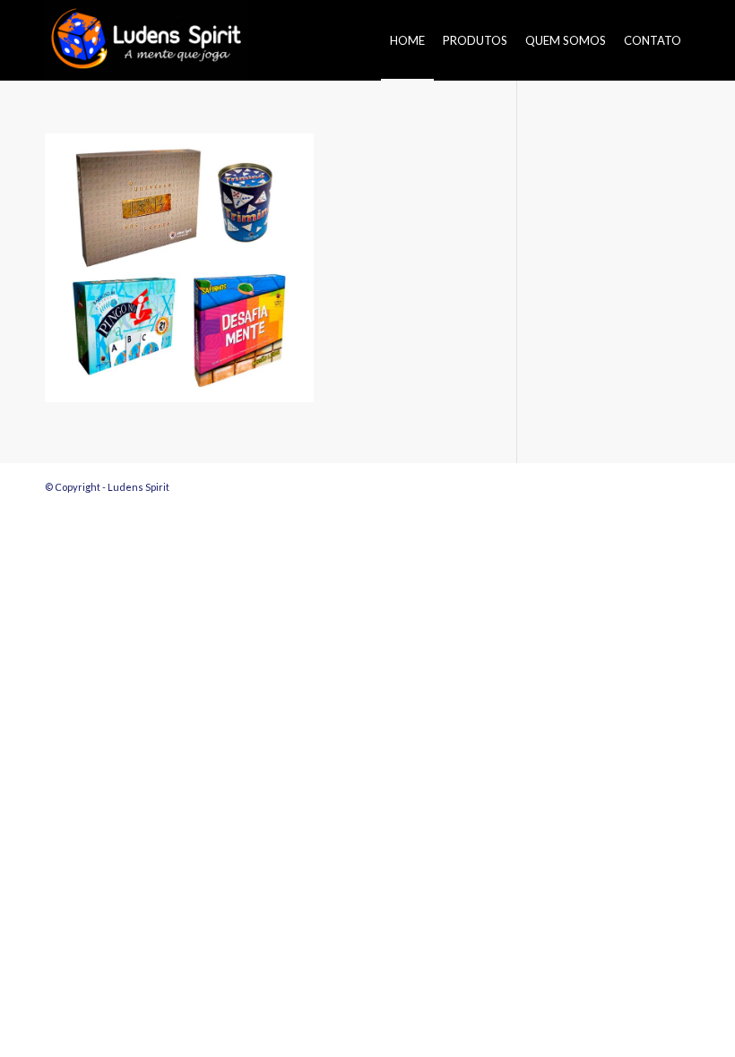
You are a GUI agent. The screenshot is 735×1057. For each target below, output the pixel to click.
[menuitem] (407, 40)
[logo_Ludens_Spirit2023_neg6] (146, 40)
